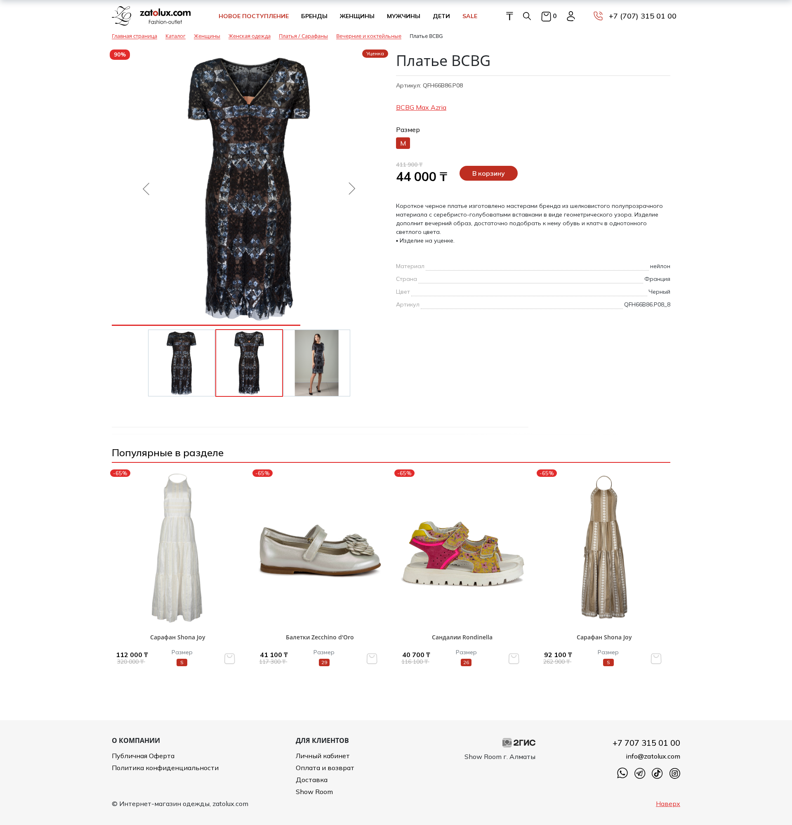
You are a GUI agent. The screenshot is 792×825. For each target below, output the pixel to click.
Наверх (668, 803)
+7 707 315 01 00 (646, 743)
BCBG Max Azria (421, 107)
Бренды (314, 16)
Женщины (357, 16)
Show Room (314, 791)
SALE (469, 16)
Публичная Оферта (143, 756)
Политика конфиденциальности (165, 768)
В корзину (488, 173)
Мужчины (403, 16)
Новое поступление (254, 16)
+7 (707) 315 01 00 (642, 16)
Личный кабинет (323, 756)
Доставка (312, 780)
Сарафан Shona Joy (177, 637)
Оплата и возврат (325, 768)
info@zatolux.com (653, 756)
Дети (441, 16)
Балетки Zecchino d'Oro (320, 637)
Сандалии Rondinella (462, 637)
